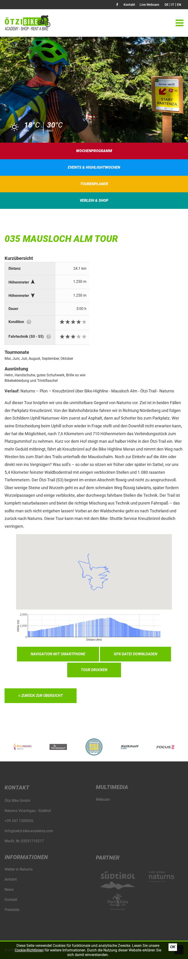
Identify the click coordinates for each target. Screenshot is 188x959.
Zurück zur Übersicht (41, 695)
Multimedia (112, 787)
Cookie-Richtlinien (29, 950)
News (9, 889)
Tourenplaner (94, 184)
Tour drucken (94, 670)
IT (172, 4)
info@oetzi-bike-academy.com (29, 831)
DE (167, 4)
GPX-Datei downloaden (135, 654)
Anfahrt (11, 879)
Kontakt (129, 4)
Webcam (103, 799)
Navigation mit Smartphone (58, 654)
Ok (173, 947)
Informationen (26, 857)
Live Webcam (149, 4)
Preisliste (12, 910)
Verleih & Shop (94, 200)
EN (179, 4)
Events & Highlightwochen (94, 167)
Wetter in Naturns (19, 869)
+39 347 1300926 (19, 821)
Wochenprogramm (94, 151)
